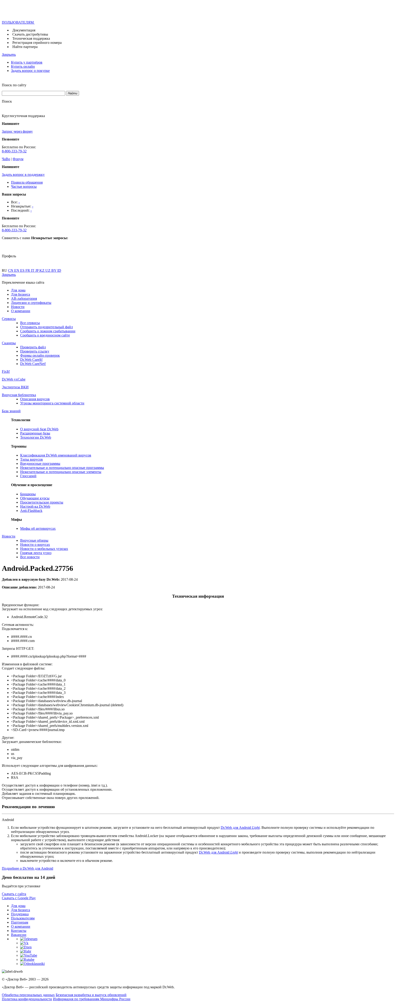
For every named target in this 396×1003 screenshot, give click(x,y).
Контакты (18, 931)
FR (28, 270)
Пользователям (23, 918)
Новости (18, 307)
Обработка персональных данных (28, 995)
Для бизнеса (20, 294)
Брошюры (28, 494)
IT (33, 270)
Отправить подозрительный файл (46, 327)
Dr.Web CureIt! (31, 359)
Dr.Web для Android (240, 827)
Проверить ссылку (34, 351)
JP (37, 270)
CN (11, 270)
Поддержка (20, 914)
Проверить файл (33, 347)
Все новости (30, 557)
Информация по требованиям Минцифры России (91, 999)
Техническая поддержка (31, 38)
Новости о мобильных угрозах (44, 549)
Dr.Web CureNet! (33, 364)
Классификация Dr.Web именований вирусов (55, 455)
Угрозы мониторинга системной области (52, 403)
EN (17, 270)
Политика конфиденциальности (27, 999)
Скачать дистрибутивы (30, 34)
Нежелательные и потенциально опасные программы (62, 468)
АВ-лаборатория (24, 298)
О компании (20, 311)
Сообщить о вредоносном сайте (45, 335)
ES (22, 270)
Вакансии (18, 935)
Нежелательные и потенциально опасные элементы (60, 472)
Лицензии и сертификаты (31, 303)
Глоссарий (28, 476)
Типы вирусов (31, 459)
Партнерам (19, 922)
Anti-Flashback (31, 511)
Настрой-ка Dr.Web (35, 506)
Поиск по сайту (14, 85)
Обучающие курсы (35, 498)
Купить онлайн (23, 66)
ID (59, 270)
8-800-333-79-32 (14, 151)
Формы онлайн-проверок (40, 355)
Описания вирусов (35, 399)
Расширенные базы (35, 433)
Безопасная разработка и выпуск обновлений (91, 995)
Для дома (18, 290)
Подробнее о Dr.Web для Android (27, 868)
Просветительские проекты (41, 502)
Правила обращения (27, 182)
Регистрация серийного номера (37, 43)
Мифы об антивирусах (38, 528)
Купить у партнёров (26, 62)
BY (54, 270)
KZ (42, 270)
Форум (18, 159)
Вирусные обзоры (34, 540)
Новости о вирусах (35, 544)
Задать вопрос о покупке (30, 71)
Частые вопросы (24, 186)
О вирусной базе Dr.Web (39, 429)
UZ (48, 270)
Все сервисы (30, 323)
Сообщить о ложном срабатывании (47, 331)
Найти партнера (25, 47)
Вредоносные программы (40, 463)
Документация (23, 30)
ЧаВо (6, 159)
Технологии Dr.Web (35, 437)
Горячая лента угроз (35, 553)
